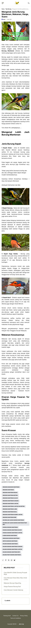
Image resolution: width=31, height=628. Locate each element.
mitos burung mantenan (10, 541)
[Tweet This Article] (8, 560)
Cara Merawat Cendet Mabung (13, 590)
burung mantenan (8, 489)
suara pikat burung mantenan (12, 554)
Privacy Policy (24, 615)
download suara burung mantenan (13, 520)
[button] (28, 3)
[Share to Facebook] (6, 560)
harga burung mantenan (10, 527)
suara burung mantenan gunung (12, 546)
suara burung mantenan (10, 543)
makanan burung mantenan (11, 538)
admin (4, 19)
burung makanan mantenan (11, 487)
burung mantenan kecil (10, 511)
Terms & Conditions (15, 618)
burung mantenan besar (10, 492)
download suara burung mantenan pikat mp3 (15, 523)
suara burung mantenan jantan (12, 549)
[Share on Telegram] (14, 560)
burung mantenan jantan (10, 503)
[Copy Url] (3, 560)
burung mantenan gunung (11, 500)
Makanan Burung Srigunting (12, 583)
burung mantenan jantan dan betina (14, 506)
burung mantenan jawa (10, 509)
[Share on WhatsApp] (11, 560)
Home (3, 9)
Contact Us (15, 615)
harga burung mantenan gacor (12, 530)
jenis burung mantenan (10, 535)
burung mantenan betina (10, 495)
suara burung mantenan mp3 (11, 552)
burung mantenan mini (9, 517)
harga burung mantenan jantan (12, 532)
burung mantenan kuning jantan (12, 514)
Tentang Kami (7, 615)
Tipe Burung (8, 9)
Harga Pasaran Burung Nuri (12, 586)
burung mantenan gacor (10, 498)
